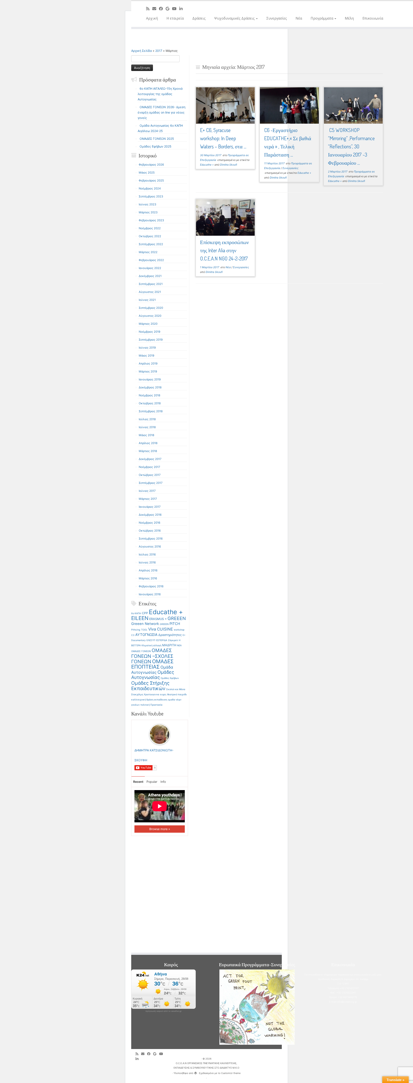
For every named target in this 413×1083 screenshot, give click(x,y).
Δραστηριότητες (170, 635)
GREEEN (177, 618)
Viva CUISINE (160, 629)
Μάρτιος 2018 (148, 451)
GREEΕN (164, 624)
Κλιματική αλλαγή (151, 645)
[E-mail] (155, 8)
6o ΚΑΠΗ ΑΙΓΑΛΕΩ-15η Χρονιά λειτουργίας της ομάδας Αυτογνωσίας (160, 94)
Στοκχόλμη (137, 694)
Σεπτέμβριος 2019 (151, 339)
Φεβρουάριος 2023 (151, 220)
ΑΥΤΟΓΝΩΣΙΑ (146, 634)
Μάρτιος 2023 (148, 212)
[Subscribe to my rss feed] (149, 8)
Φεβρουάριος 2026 (151, 164)
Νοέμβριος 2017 (149, 467)
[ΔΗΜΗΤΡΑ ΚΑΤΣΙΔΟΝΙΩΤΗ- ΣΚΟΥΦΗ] (159, 734)
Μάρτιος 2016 (148, 578)
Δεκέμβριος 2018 (150, 387)
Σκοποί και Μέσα (175, 689)
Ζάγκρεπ (173, 640)
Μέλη (349, 18)
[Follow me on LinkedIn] (182, 8)
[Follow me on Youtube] (175, 8)
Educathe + (166, 612)
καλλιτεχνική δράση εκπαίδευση (149, 699)
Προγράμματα (322, 18)
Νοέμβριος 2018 (149, 395)
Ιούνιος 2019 (147, 347)
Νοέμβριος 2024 (150, 188)
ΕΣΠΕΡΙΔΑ (161, 640)
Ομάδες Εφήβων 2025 (155, 146)
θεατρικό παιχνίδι (177, 694)
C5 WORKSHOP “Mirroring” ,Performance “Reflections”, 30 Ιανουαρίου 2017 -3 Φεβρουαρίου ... (351, 146)
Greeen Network (145, 623)
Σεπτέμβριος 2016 (151, 538)
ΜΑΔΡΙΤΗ (169, 645)
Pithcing (135, 629)
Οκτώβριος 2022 (150, 236)
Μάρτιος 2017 (148, 498)
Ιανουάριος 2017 (149, 506)
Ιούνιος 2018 (147, 427)
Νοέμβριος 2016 (149, 522)
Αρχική (152, 18)
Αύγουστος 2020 (150, 315)
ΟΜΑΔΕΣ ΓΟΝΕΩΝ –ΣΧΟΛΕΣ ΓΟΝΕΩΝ (152, 656)
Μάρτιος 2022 (148, 252)
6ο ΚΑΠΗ (136, 613)
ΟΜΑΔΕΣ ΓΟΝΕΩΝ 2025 (157, 138)
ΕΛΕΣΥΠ (150, 640)
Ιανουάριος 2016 (150, 594)
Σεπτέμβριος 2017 (150, 483)
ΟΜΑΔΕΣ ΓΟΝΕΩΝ (141, 651)
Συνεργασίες (276, 18)
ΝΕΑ (179, 645)
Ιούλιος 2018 (147, 419)
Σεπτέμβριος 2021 (151, 284)
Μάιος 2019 (146, 355)
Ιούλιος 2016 (147, 554)
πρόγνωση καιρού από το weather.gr (163, 1011)
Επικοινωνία (372, 18)
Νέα (299, 18)
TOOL (144, 629)
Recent (138, 781)
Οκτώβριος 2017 (149, 475)
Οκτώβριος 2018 (150, 403)
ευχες (163, 694)
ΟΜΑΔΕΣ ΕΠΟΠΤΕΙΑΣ (152, 664)
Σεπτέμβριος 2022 (151, 244)
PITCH (175, 623)
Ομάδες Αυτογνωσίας (152, 674)
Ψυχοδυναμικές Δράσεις (235, 18)
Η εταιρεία (175, 18)
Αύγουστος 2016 (150, 546)
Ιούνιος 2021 (147, 300)
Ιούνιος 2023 (147, 204)
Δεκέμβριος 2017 (150, 459)
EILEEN (139, 618)
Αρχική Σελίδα (142, 50)
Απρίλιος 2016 (148, 570)
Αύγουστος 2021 (150, 292)
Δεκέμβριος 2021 (150, 276)
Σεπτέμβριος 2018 (151, 411)
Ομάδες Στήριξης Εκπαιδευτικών (150, 685)
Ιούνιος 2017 (147, 490)
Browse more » (159, 829)
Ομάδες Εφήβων (170, 678)
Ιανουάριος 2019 (150, 379)
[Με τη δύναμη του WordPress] (195, 1072)
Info (163, 781)
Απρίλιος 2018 (148, 443)
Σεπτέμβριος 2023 (151, 196)
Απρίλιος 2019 (148, 363)
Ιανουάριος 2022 (150, 268)
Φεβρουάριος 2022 (151, 260)
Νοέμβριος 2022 (150, 228)
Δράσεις (199, 18)
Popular (151, 781)
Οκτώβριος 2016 (150, 530)
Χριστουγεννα (151, 694)
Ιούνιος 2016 (147, 562)
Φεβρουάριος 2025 (151, 180)
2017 (158, 50)
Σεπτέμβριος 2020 (151, 307)
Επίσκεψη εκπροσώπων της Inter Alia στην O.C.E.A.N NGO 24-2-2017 (224, 250)
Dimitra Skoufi (228, 164)
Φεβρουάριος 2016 (151, 586)
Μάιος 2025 (147, 172)
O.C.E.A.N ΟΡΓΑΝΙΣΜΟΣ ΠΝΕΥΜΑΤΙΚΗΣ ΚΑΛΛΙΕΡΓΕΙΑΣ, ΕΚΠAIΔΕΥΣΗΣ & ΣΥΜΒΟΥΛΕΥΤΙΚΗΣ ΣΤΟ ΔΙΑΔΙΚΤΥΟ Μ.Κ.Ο (206, 1065)
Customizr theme (230, 1073)
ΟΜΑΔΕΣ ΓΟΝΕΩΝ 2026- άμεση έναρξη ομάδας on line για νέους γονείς (161, 112)
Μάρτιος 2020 (148, 323)
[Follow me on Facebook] (162, 8)
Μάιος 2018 (146, 435)
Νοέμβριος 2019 (149, 331)
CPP (145, 613)
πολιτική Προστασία (151, 704)
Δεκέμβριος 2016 (150, 514)
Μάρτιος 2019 (148, 371)
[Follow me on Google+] (169, 8)
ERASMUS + (158, 619)
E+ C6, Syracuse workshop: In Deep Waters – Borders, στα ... (223, 138)
